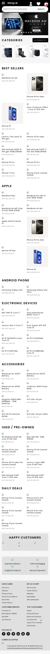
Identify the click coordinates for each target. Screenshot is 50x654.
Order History (7, 603)
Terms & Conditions (9, 597)
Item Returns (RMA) (9, 614)
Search (41, 9)
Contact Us (6, 611)
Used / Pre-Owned (34, 623)
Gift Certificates (33, 600)
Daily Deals (31, 626)
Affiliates (30, 594)
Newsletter (31, 597)
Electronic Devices (34, 617)
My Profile (5, 600)
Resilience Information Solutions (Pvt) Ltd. (29, 648)
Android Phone (33, 614)
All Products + (40, 40)
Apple (29, 611)
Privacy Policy (7, 594)
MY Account (31, 588)
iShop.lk (13, 3)
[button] (19, 546)
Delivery (5, 591)
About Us (5, 588)
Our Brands (6, 620)
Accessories (32, 620)
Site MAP (5, 617)
